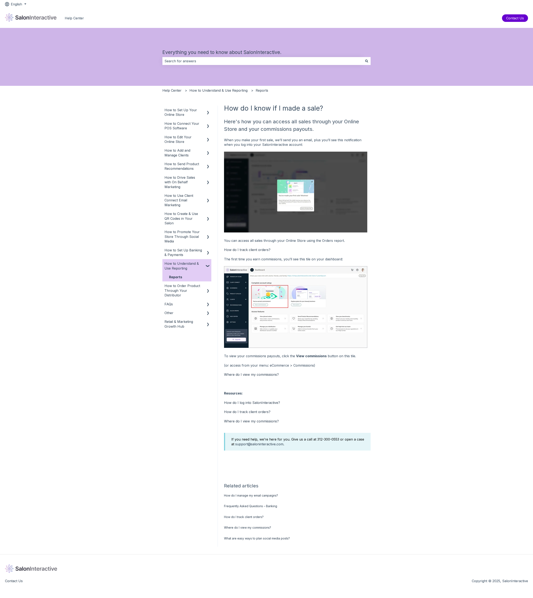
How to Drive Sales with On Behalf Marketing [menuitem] (179, 182)
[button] (208, 110)
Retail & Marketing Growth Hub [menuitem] (178, 324)
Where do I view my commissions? (251, 374)
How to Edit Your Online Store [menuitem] (178, 139)
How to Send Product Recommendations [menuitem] (181, 166)
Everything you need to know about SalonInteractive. (221, 52)
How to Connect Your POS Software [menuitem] (181, 125)
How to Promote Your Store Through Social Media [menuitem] (182, 236)
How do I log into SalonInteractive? (252, 403)
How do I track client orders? (247, 250)
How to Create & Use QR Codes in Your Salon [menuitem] (181, 218)
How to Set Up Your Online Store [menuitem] (180, 112)
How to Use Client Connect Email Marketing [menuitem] (178, 200)
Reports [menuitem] (175, 277)
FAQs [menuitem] (168, 304)
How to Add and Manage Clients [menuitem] (177, 152)
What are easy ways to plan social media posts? (257, 538)
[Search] (367, 61)
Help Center (74, 18)
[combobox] (262, 61)
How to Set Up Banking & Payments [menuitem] (183, 252)
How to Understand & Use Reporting (218, 90)
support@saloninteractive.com (259, 444)
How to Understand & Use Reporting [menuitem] (181, 265)
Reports (262, 90)
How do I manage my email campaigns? (251, 495)
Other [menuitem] (168, 313)
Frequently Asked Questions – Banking (250, 506)
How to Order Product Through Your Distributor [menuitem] (182, 290)
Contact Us (515, 18)
